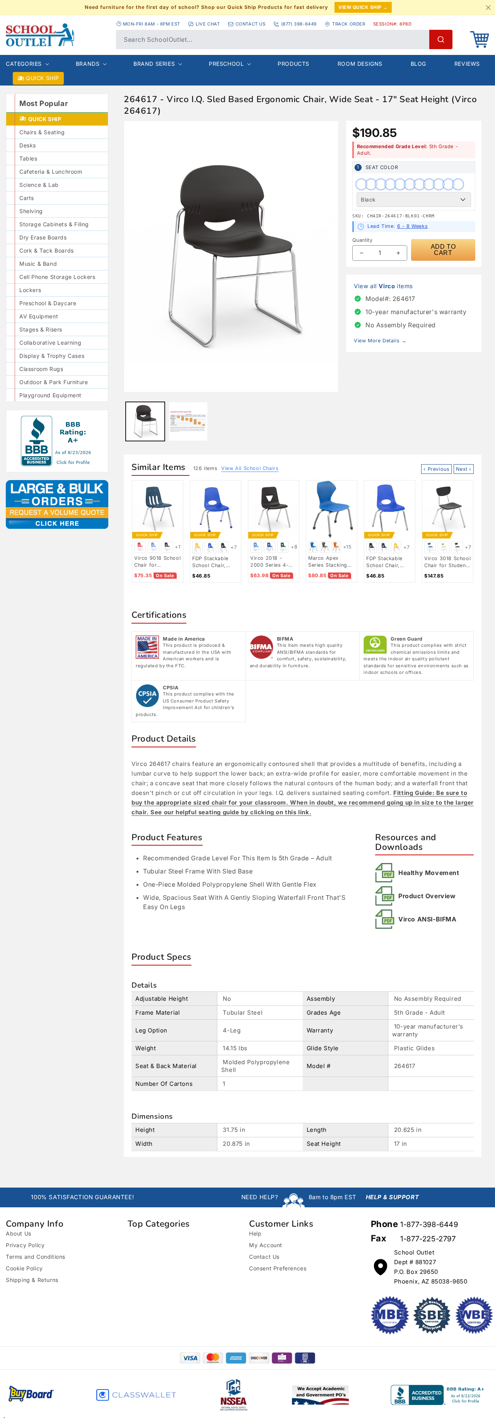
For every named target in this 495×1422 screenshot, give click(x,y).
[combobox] (284, 39)
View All (249, 468)
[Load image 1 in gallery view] (145, 421)
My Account (265, 1245)
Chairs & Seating (42, 132)
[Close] (488, 7)
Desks (27, 145)
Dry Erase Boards (43, 237)
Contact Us (264, 1256)
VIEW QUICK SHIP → (363, 7)
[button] (479, 39)
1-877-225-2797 (428, 1238)
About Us (18, 1233)
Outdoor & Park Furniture (53, 382)
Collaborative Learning (50, 342)
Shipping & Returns (32, 1280)
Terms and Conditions (35, 1256)
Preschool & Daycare (47, 303)
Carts (26, 198)
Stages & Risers (40, 329)
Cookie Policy (24, 1268)
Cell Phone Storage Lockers (57, 276)
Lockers (30, 290)
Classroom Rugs (41, 369)
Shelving (31, 211)
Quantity (362, 240)
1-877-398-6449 (429, 1224)
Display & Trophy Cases (51, 355)
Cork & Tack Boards (46, 250)
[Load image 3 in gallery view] (188, 421)
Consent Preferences (277, 1268)
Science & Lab (39, 184)
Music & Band (38, 263)
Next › (463, 469)
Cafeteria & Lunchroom (50, 171)
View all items (383, 286)
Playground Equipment (50, 395)
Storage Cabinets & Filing (54, 224)
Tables (28, 158)
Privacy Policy (25, 1245)
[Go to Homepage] (57, 34)
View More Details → (380, 341)
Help (255, 1233)
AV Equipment (38, 316)
